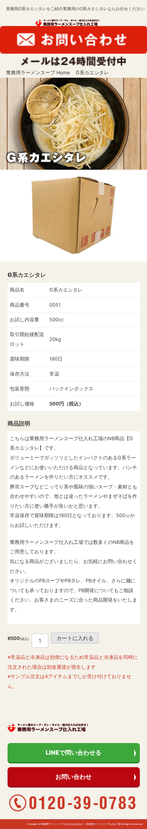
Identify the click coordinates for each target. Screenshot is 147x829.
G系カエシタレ (92, 72)
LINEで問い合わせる (73, 752)
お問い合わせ (73, 776)
